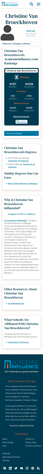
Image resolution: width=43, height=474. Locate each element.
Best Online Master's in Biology (22, 184)
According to (15, 220)
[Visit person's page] (21, 122)
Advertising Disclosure (11, 457)
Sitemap (5, 460)
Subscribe (6, 454)
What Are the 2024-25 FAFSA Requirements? (23, 393)
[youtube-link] (21, 468)
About (4, 439)
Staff (4, 446)
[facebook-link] (4, 468)
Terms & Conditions (33, 446)
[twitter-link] (16, 468)
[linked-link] (10, 468)
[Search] (31, 4)
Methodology (7, 442)
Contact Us (29, 439)
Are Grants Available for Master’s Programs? (22, 400)
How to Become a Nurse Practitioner (20, 420)
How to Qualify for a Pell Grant (17, 397)
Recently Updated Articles (21, 425)
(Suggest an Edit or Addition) (21, 214)
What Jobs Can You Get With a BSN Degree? (23, 416)
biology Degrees (21, 117)
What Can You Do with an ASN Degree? (21, 409)
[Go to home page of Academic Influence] (10, 4)
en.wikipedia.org (16, 303)
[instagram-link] (27, 468)
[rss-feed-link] (38, 468)
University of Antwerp (18, 161)
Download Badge (14, 133)
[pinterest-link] (32, 468)
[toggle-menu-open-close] (38, 4)
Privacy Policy (30, 442)
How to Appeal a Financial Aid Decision (20, 386)
